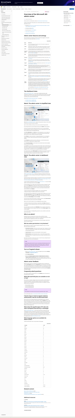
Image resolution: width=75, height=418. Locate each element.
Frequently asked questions (67, 21)
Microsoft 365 (28, 11)
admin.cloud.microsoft (31, 251)
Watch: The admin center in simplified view (67, 15)
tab (34, 252)
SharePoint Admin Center (45, 87)
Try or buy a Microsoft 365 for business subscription (39, 293)
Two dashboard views (66, 14)
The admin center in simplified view (31, 100)
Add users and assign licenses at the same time (37, 25)
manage (34, 52)
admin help (37, 38)
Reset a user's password (32, 26)
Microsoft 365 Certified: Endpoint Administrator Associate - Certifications (34, 405)
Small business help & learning (42, 20)
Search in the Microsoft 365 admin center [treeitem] (6, 32)
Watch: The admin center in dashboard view (67, 17)
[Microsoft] (1, 6)
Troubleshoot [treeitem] (3, 50)
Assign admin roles (27, 393)
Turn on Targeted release (67, 19)
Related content (66, 22)
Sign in (73, 6)
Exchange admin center (37, 87)
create (31, 52)
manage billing (31, 61)
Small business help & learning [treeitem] (6, 17)
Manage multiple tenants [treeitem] (5, 34)
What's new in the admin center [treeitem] (6, 30)
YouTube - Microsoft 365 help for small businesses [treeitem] (6, 19)
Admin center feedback (67, 20)
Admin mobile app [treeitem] (4, 29)
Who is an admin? (66, 18)
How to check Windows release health (43, 76)
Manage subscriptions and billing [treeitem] (6, 42)
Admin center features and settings (68, 13)
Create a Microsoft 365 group (30, 31)
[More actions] (50, 11)
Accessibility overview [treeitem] (5, 26)
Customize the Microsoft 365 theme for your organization (32, 394)
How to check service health (33, 76)
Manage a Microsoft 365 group (30, 33)
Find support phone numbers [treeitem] (5, 53)
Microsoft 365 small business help (32, 98)
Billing (33, 28)
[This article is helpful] (70, 25)
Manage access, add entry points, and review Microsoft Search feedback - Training (35, 401)
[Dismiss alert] (73, 1)
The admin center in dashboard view (31, 101)
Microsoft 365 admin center (34, 11)
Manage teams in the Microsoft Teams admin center (32, 392)
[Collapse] (11, 11)
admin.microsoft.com (41, 181)
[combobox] (6, 12)
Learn (25, 11)
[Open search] (71, 7)
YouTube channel (38, 105)
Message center (45, 80)
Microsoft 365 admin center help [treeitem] (6, 15)
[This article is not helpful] (71, 25)
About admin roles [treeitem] (4, 27)
